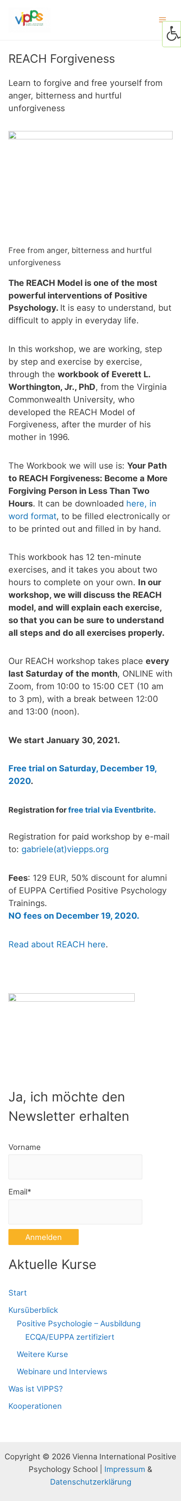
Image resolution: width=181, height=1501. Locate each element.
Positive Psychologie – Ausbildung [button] (79, 1323)
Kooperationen (35, 1405)
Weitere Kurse (42, 1354)
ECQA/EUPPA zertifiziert (69, 1336)
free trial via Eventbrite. (112, 809)
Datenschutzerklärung (90, 1481)
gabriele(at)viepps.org (65, 849)
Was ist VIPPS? (35, 1388)
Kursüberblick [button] (33, 1309)
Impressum (124, 1469)
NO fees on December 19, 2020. (73, 916)
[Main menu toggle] (163, 20)
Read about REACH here (57, 944)
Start (17, 1292)
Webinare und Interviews (62, 1371)
